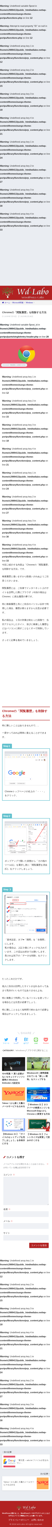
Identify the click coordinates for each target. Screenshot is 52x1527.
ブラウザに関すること (37, 1050)
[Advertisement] (26, 258)
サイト (6, 1233)
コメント (9, 1175)
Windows (20, 1050)
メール (8, 1221)
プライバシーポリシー (18, 1520)
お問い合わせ (37, 1520)
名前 (7, 1209)
